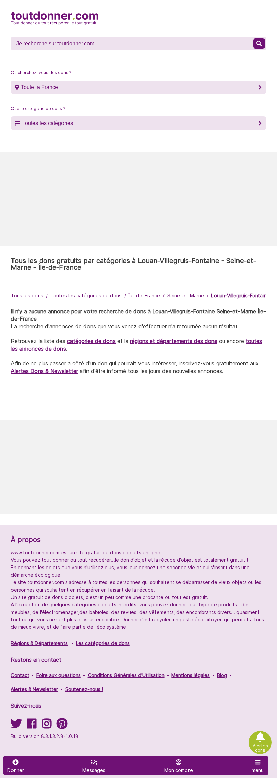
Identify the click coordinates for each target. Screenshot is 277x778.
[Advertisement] (138, 199)
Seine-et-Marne (185, 295)
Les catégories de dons (103, 643)
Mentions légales (190, 675)
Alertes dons (260, 748)
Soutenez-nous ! (84, 689)
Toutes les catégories (47, 123)
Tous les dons (27, 295)
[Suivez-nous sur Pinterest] (62, 726)
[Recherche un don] (259, 43)
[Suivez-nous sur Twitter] (16, 726)
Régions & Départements (39, 643)
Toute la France (39, 87)
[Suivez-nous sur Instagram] (46, 726)
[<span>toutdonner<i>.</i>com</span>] (55, 18)
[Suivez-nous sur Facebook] (31, 726)
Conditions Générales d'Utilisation (126, 675)
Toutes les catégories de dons (86, 295)
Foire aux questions (58, 675)
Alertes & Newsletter (34, 689)
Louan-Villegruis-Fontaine (240, 295)
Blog (222, 675)
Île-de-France (144, 295)
